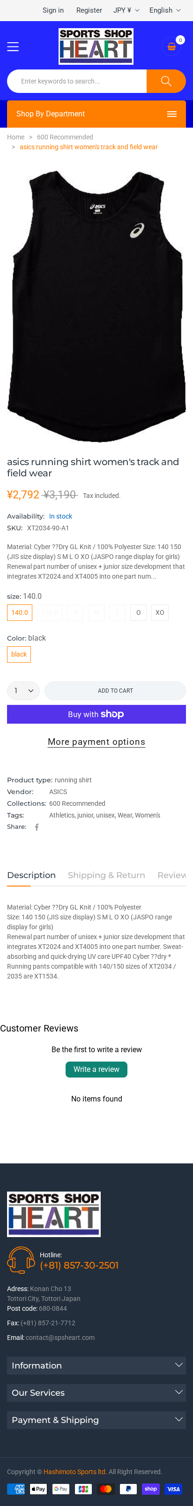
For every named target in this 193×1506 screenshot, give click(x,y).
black (19, 654)
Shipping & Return (106, 875)
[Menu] (18, 46)
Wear (125, 815)
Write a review (96, 1069)
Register (89, 10)
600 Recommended (77, 803)
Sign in (53, 10)
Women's (147, 815)
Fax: (13, 1323)
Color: (26, 638)
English (160, 10)
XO (160, 612)
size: (24, 596)
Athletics (61, 815)
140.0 (19, 612)
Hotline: (51, 1255)
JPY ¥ (122, 10)
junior (85, 815)
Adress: (18, 1288)
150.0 (49, 612)
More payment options (97, 741)
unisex (105, 815)
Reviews (175, 875)
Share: (16, 826)
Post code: (22, 1308)
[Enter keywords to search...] (166, 81)
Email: (15, 1337)
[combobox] (77, 81)
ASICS (58, 791)
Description (31, 875)
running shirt (73, 780)
